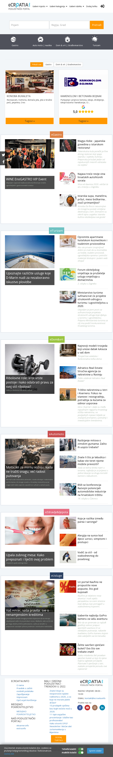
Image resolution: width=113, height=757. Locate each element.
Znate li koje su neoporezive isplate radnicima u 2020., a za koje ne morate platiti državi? (60, 696)
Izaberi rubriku (75, 6)
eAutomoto (56, 434)
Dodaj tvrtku (91, 6)
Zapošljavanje (23, 694)
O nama (20, 685)
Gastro (48, 64)
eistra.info (21, 728)
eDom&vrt (56, 339)
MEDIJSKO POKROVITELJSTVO (26, 713)
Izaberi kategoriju (58, 6)
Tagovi (29, 121)
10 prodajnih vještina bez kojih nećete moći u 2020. (61, 708)
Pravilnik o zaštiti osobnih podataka (25, 690)
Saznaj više (9, 753)
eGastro (56, 134)
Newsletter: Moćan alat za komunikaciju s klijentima (61, 729)
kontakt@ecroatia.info (95, 698)
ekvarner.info (23, 725)
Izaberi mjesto (39, 6)
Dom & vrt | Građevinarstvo (68, 64)
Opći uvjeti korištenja (26, 700)
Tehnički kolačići (69, 749)
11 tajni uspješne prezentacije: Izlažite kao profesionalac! (61, 717)
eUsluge (56, 576)
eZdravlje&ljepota (56, 512)
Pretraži (96, 25)
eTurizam (56, 230)
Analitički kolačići (69, 752)
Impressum (22, 697)
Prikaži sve (36, 64)
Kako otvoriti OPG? (59, 723)
